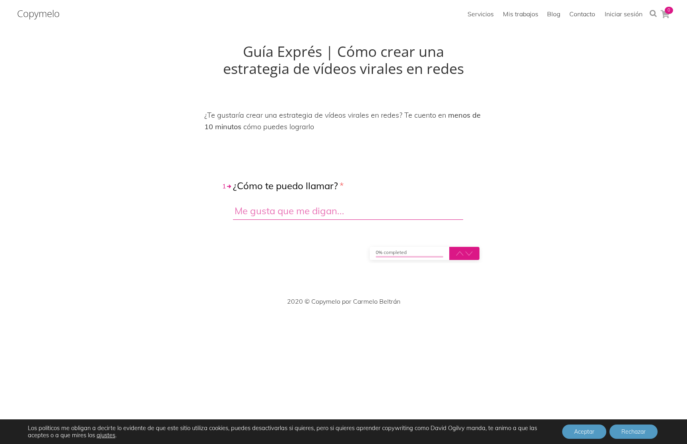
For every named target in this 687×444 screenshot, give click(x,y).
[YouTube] (378, 325)
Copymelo (38, 13)
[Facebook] (291, 325)
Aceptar (584, 431)
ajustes (106, 435)
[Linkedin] (361, 325)
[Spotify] (396, 325)
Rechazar (633, 431)
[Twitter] (308, 325)
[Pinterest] (343, 325)
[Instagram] (326, 325)
